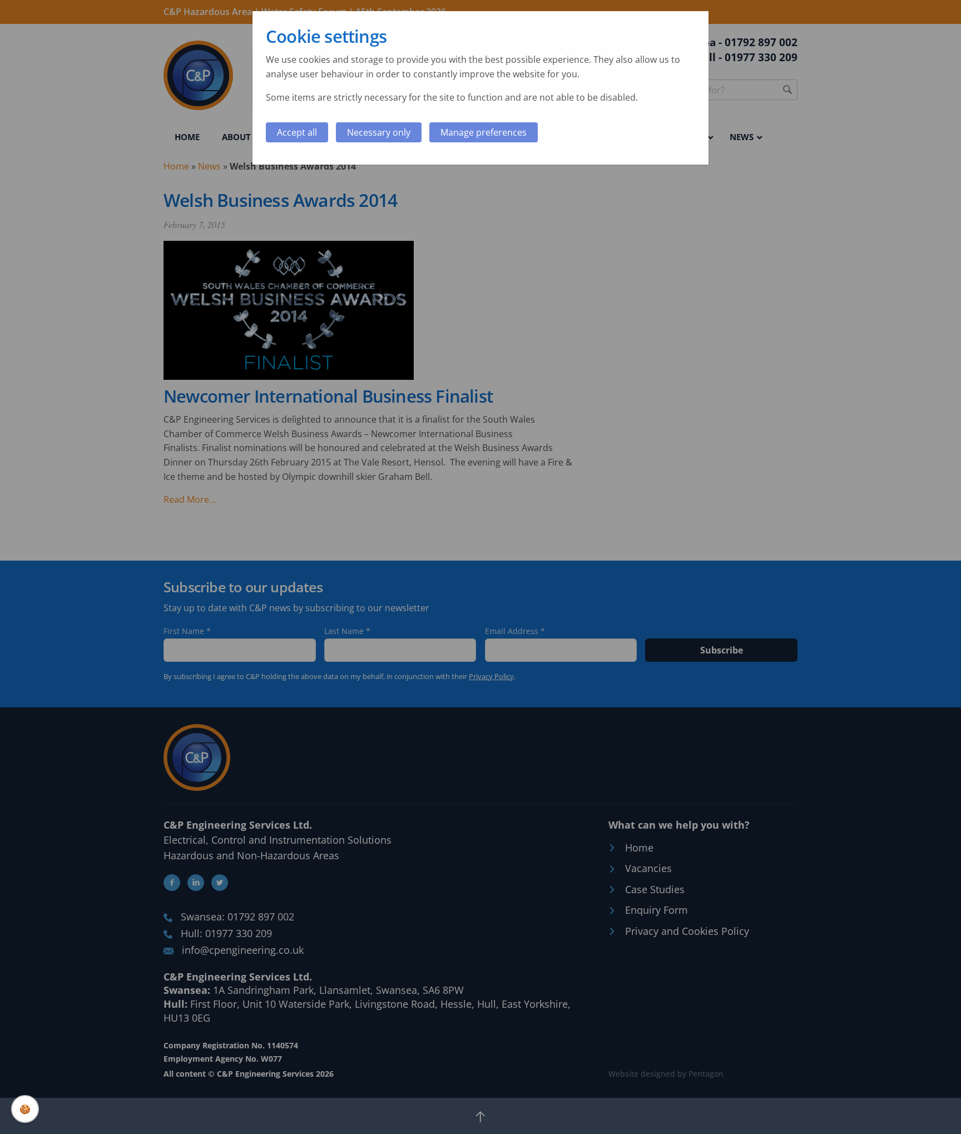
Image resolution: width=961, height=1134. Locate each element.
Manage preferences (483, 132)
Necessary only (378, 132)
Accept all (297, 132)
